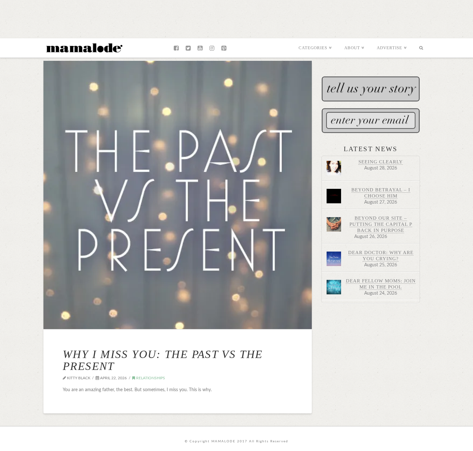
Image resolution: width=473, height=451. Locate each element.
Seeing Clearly (380, 161)
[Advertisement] (236, 17)
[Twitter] (188, 48)
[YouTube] (200, 48)
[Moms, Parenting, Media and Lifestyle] (83, 47)
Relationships (150, 378)
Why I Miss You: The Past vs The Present (163, 360)
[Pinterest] (223, 48)
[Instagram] (211, 48)
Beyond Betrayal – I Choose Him (380, 192)
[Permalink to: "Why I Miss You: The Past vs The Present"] (177, 195)
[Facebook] (176, 48)
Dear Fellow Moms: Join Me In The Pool (381, 284)
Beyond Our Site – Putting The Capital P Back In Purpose (380, 224)
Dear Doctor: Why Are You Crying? (380, 255)
